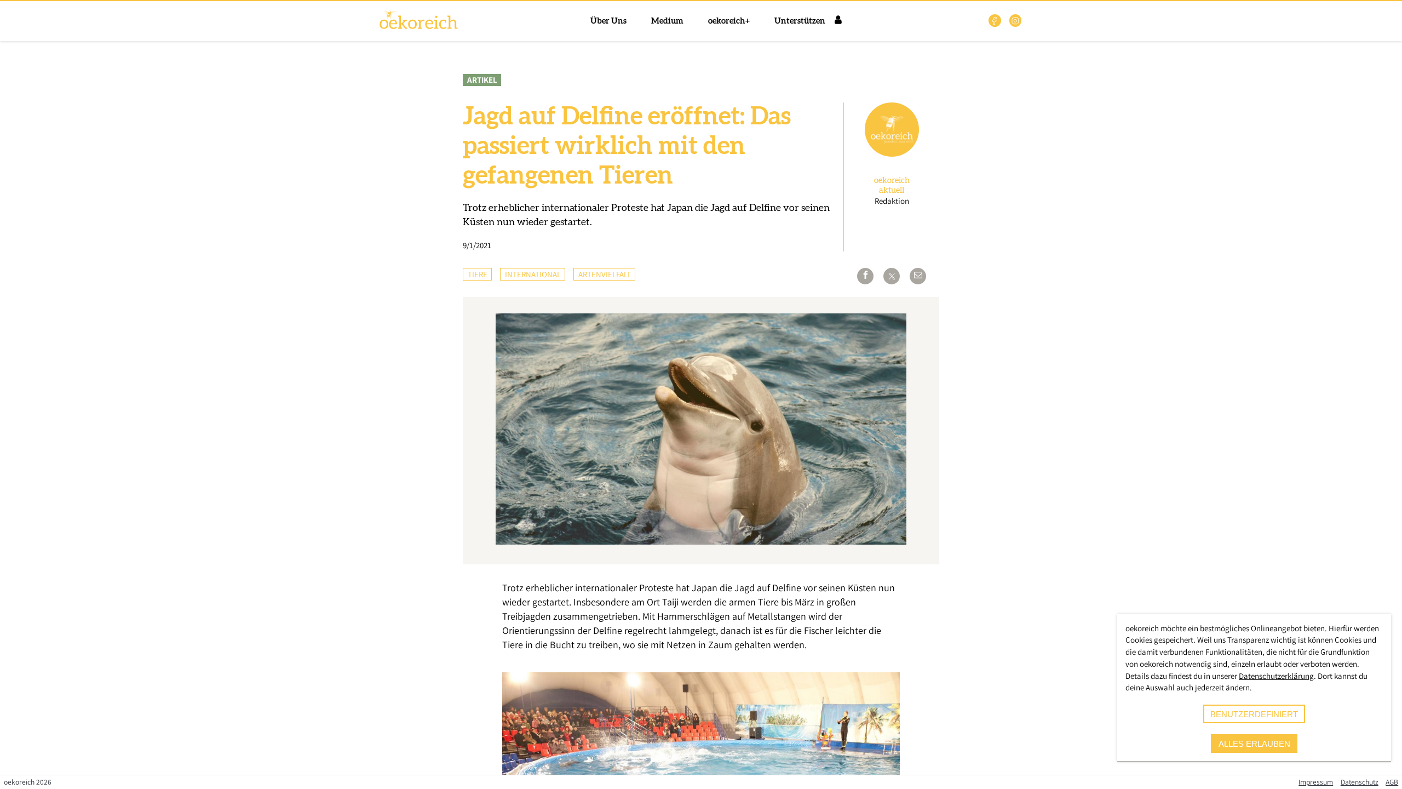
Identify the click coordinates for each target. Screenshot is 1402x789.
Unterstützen (799, 21)
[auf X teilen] (891, 276)
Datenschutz (1359, 782)
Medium (667, 21)
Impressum (1315, 782)
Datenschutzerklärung (1276, 676)
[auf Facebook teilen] (865, 276)
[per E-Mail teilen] (918, 276)
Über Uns (608, 21)
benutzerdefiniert (1254, 714)
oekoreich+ (729, 21)
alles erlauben (1254, 743)
